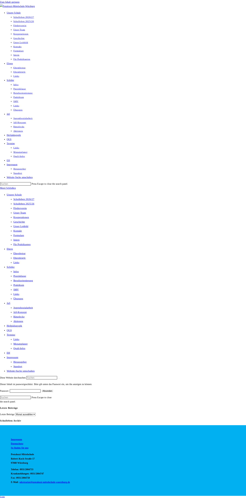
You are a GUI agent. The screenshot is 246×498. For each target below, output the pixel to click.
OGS (9, 330)
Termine (11, 334)
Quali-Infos (19, 348)
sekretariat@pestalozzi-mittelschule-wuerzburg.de (44, 482)
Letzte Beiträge (7, 414)
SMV (16, 289)
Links (16, 262)
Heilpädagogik (14, 325)
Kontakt (17, 230)
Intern (16, 240)
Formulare (18, 235)
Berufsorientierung (23, 280)
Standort (17, 366)
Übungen (18, 298)
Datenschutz (17, 443)
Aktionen (18, 321)
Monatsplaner (20, 343)
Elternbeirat (19, 253)
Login (2, 497)
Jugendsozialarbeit (23, 307)
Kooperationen (21, 217)
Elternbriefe (19, 258)
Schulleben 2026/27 (23, 199)
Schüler (11, 267)
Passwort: (5, 391)
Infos (16, 271)
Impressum (12, 357)
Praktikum (18, 285)
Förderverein (20, 208)
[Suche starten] (59, 378)
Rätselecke (19, 316)
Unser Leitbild (20, 226)
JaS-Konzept (20, 312)
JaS (8, 303)
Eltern (10, 249)
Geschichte (19, 221)
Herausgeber (20, 362)
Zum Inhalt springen (9, 2)
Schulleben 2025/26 (23, 203)
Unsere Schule (14, 194)
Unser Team (19, 212)
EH (8, 353)
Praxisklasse (19, 276)
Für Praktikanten (22, 244)
